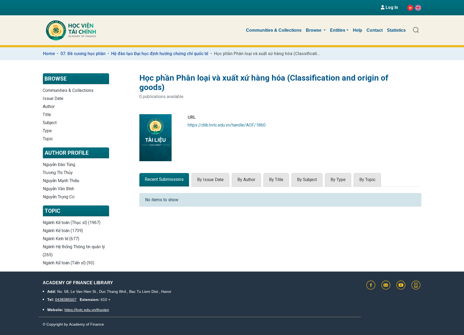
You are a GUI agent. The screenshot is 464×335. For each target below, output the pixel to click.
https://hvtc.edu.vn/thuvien (86, 310)
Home (49, 53)
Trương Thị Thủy (58, 172)
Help (357, 30)
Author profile (67, 153)
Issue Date (53, 98)
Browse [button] (314, 30)
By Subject (307, 179)
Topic (48, 138)
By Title (276, 179)
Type (47, 130)
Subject (50, 122)
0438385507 (66, 299)
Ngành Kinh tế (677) (61, 238)
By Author (246, 179)
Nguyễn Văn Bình (58, 188)
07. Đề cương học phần (83, 53)
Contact (375, 30)
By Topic (367, 179)
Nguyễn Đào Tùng (59, 164)
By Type (338, 179)
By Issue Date (210, 179)
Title (47, 114)
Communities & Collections (274, 30)
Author (49, 106)
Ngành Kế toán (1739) (63, 230)
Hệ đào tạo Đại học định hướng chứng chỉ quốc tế (159, 53)
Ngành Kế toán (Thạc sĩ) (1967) (71, 222)
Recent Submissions (164, 179)
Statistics (396, 30)
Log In (391, 7)
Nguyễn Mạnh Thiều (61, 180)
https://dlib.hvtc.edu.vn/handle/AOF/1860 (227, 125)
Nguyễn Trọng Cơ (58, 196)
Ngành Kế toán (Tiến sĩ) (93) (68, 262)
